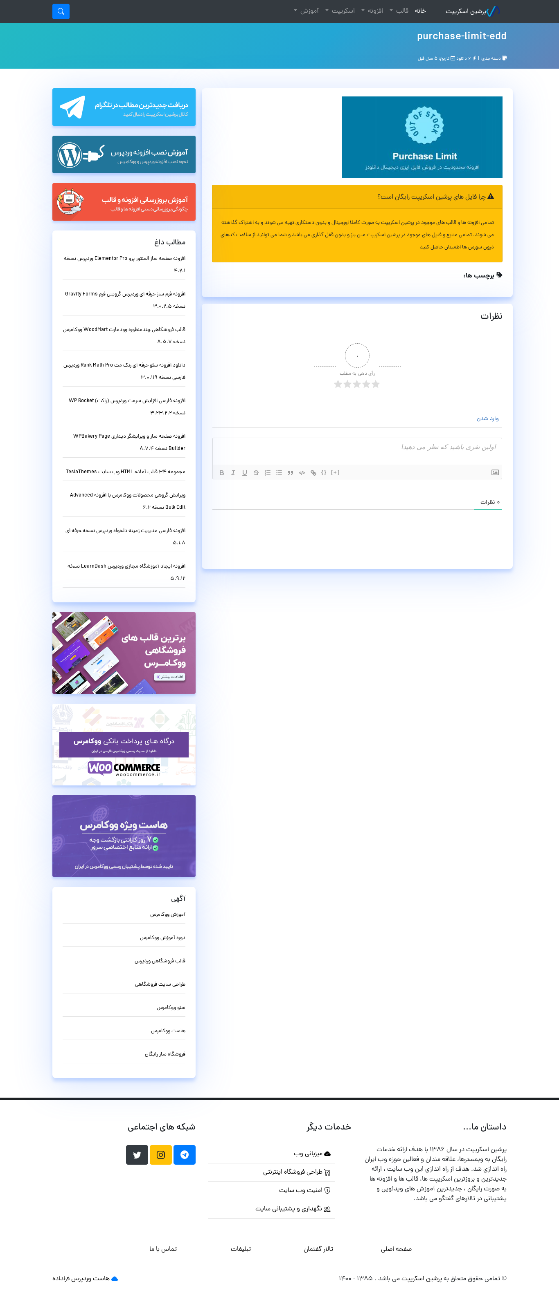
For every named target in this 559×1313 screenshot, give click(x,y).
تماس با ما (163, 1250)
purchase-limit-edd (462, 37)
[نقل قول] (290, 473)
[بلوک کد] (302, 473)
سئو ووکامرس (171, 1008)
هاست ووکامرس (168, 1031)
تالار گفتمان (318, 1250)
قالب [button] (401, 11)
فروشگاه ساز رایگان (165, 1054)
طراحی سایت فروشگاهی (160, 985)
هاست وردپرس (90, 1279)
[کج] (233, 473)
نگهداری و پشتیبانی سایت (289, 1209)
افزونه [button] (374, 11)
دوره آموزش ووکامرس (162, 938)
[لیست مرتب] (267, 473)
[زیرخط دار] (244, 473)
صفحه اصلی (396, 1250)
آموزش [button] (309, 11)
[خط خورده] (256, 473)
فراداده (61, 1279)
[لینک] (313, 473)
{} (324, 472)
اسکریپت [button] (342, 11)
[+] (335, 472)
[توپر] (222, 473)
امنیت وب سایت (301, 1191)
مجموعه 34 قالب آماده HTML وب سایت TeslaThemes (125, 472)
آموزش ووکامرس (167, 915)
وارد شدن (488, 419)
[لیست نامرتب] (279, 473)
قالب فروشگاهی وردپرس (160, 961)
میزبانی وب (309, 1154)
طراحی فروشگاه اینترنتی (293, 1172)
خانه (419, 11)
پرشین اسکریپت (466, 12)
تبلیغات (241, 1250)
